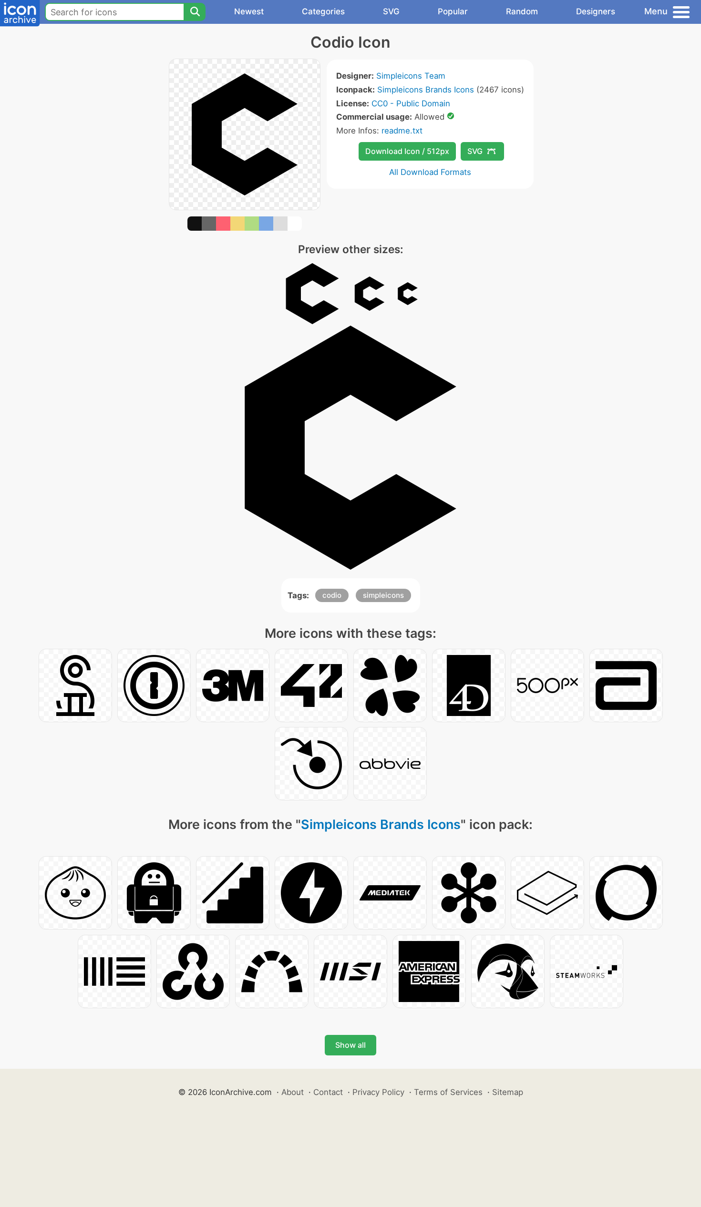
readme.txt (402, 130)
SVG (391, 11)
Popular (453, 11)
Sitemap (507, 1092)
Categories (323, 11)
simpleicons (383, 595)
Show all (350, 1045)
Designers (595, 11)
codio (331, 595)
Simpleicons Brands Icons (425, 89)
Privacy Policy (378, 1092)
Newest (249, 11)
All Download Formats (430, 172)
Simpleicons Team (410, 76)
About (292, 1092)
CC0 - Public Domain (410, 103)
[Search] (195, 12)
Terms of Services (448, 1092)
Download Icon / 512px (407, 151)
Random (522, 11)
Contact (328, 1092)
